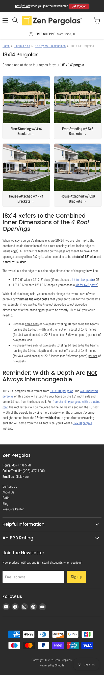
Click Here (22, 476)
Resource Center (13, 509)
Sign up (76, 576)
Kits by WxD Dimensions (50, 46)
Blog (5, 503)
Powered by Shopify (52, 665)
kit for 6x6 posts (86, 285)
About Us (8, 492)
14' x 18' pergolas (61, 391)
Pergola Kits (22, 46)
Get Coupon (79, 6)
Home (6, 46)
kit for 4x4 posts (83, 279)
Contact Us (10, 486)
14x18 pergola (82, 423)
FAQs (6, 497)
